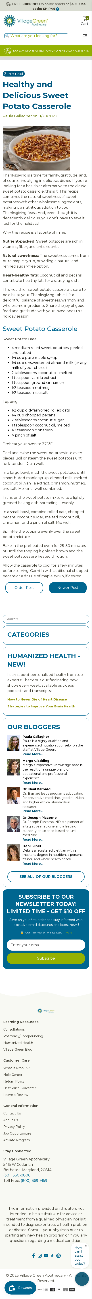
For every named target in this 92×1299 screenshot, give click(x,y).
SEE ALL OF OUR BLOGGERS (46, 877)
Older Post (24, 588)
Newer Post (67, 588)
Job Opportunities (17, 1133)
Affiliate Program (16, 1140)
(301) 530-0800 (17, 1175)
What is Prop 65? (16, 1068)
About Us (10, 1120)
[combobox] (36, 35)
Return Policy (14, 1081)
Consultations (14, 1029)
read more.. (33, 754)
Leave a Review (15, 1095)
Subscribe (46, 958)
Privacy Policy (14, 1127)
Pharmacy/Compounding (23, 1036)
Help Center (12, 1075)
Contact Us (12, 1113)
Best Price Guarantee (20, 1088)
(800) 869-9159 (34, 1180)
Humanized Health (18, 1043)
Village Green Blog (17, 1050)
